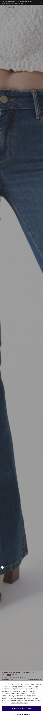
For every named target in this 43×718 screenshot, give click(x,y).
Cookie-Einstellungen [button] (19, 703)
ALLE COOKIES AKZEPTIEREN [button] (21, 708)
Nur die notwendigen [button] (21, 714)
